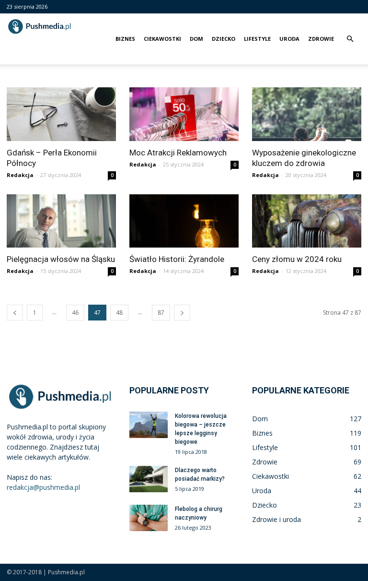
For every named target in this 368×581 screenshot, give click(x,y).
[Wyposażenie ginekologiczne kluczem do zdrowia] (306, 114)
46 (75, 312)
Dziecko (223, 38)
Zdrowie (321, 38)
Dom (196, 38)
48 (119, 312)
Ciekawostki (162, 38)
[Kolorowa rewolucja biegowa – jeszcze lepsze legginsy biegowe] (148, 425)
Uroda (289, 38)
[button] (349, 39)
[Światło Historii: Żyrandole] (184, 221)
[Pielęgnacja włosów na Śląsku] (61, 221)
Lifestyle (257, 38)
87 (161, 312)
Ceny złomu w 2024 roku (297, 259)
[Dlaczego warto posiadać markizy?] (148, 479)
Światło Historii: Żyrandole (176, 259)
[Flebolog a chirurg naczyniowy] (148, 518)
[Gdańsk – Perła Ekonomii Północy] (61, 114)
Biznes (125, 38)
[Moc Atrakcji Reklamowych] (184, 114)
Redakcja (20, 174)
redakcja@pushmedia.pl (43, 487)
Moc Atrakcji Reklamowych (178, 152)
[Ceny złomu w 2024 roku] (306, 221)
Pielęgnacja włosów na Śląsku (61, 259)
